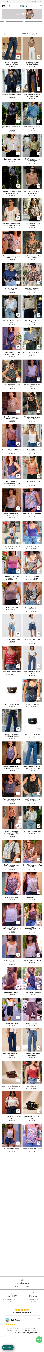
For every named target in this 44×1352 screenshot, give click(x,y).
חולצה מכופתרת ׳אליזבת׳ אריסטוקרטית (11, 256)
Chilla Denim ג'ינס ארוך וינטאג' (32, 672)
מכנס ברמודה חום (32, 1023)
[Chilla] (24, 6)
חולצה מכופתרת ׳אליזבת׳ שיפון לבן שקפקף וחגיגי (11, 224)
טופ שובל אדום (32, 1086)
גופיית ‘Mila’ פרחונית (12, 897)
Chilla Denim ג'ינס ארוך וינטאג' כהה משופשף (12, 63)
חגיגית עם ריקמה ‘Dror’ (12, 159)
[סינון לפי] (5, 34)
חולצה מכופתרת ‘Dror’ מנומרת (32, 224)
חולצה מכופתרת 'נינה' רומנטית (12, 289)
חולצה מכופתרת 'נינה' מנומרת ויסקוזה (32, 289)
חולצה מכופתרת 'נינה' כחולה (32, 353)
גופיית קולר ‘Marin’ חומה (11, 992)
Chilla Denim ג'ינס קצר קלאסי (32, 640)
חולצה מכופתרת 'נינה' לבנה (32, 831)
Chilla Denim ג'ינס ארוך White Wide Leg (32, 63)
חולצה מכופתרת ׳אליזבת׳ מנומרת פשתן (32, 256)
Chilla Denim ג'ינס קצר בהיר (11, 639)
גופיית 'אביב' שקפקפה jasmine (11, 961)
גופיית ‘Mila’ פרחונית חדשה (32, 1149)
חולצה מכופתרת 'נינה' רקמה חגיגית (11, 321)
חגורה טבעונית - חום (12, 704)
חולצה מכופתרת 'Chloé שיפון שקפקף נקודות (12, 353)
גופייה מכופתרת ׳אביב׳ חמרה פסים (11, 450)
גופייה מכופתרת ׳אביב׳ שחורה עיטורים (32, 800)
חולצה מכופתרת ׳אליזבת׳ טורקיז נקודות (11, 800)
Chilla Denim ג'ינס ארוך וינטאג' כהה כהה (32, 95)
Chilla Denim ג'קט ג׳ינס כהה (11, 95)
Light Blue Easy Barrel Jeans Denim (32, 1054)
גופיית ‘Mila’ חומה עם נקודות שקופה (32, 929)
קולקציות (32, 34)
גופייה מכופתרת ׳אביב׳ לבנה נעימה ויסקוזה (32, 450)
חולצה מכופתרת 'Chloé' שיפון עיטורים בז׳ (12, 418)
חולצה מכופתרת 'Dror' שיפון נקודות (11, 127)
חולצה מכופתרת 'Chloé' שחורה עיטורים (32, 418)
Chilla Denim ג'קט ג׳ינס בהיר (32, 127)
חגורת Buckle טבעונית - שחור (32, 1117)
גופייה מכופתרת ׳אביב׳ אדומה (32, 482)
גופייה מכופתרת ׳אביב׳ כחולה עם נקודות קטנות (12, 482)
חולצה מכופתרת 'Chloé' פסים (12, 385)
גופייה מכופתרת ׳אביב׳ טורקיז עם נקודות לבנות (12, 767)
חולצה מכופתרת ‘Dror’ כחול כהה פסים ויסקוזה (11, 192)
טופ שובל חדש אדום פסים (12, 672)
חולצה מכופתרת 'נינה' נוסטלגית (32, 321)
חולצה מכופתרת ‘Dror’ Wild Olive (32, 866)
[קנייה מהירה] (38, 57)
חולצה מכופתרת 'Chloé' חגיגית (32, 385)
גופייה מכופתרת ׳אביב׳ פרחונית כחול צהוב (11, 514)
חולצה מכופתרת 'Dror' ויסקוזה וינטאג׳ (32, 160)
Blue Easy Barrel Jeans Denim (11, 1054)
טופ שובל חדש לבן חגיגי (12, 546)
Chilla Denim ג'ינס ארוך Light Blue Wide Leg (32, 767)
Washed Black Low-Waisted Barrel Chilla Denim (11, 833)
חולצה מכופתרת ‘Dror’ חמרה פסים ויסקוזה (32, 192)
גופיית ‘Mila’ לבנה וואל (12, 1149)
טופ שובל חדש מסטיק (11, 577)
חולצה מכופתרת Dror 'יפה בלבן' (12, 1117)
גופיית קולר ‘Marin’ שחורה (32, 992)
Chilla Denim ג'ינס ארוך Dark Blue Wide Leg (12, 735)
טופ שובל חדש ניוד (11, 607)
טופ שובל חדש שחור (32, 704)
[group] (22, 1)
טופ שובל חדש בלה (32, 577)
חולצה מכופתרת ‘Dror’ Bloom (11, 866)
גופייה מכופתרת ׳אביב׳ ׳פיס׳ (32, 514)
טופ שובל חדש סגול (32, 546)
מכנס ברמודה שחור (11, 1023)
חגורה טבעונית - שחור (32, 734)
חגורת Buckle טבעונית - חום (11, 1086)
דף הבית (39, 34)
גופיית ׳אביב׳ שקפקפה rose (32, 960)
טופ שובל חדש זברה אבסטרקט (32, 608)
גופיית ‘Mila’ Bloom (32, 897)
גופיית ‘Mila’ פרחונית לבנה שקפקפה (12, 929)
